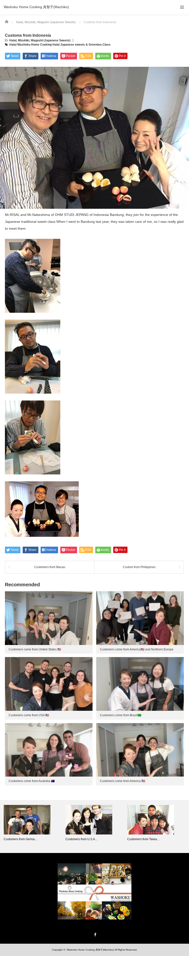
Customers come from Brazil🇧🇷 (120, 715)
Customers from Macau (49, 567)
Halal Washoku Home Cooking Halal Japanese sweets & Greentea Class (59, 44)
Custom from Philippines (139, 567)
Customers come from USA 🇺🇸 (29, 715)
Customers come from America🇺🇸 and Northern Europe (136, 649)
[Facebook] (94, 934)
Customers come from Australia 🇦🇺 (32, 781)
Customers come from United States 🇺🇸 (35, 649)
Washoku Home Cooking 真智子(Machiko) (36, 7)
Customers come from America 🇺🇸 (122, 781)
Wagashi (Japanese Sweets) (50, 40)
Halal (12, 40)
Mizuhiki (23, 40)
